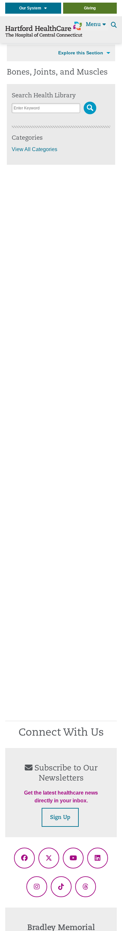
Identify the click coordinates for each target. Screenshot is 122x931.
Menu (94, 24)
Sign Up (60, 817)
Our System (31, 8)
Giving (90, 8)
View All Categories (34, 149)
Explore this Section (80, 52)
